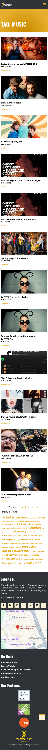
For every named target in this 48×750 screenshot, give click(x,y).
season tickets (31, 555)
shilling (23, 559)
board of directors (34, 521)
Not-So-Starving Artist (11, 673)
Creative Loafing (29, 524)
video (37, 563)
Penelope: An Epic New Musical (16, 670)
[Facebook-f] (3, 605)
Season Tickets (8, 666)
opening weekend (20, 539)
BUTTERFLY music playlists (15, 297)
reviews (19, 555)
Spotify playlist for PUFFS (14, 258)
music (38, 535)
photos (34, 543)
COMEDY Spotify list (11, 142)
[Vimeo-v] (30, 605)
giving (29, 532)
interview (7, 535)
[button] (44, 4)
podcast (5, 547)
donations (13, 528)
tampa (35, 559)
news (4, 540)
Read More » (5, 70)
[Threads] (23, 605)
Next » (38, 507)
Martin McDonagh (29, 535)
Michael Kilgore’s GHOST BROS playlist (21, 180)
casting (17, 524)
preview (11, 547)
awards (41, 518)
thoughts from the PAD (17, 563)
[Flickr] (37, 605)
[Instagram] (17, 605)
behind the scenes (8, 521)
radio (4, 555)
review (10, 554)
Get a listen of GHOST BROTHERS (18, 219)
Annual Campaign (9, 662)
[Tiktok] (43, 605)
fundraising (19, 531)
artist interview (15, 517)
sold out (29, 559)
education (21, 528)
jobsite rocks (17, 535)
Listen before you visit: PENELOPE (19, 64)
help (42, 532)
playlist (41, 543)
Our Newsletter (8, 677)
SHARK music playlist (12, 103)
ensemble (33, 528)
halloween (36, 532)
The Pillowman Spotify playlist (16, 378)
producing (18, 547)
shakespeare (11, 558)
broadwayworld (7, 524)
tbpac (41, 559)
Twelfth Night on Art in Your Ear (17, 456)
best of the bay (21, 521)
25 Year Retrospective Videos (16, 495)
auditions (33, 518)
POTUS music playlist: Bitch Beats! (19, 417)
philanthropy (14, 543)
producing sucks (38, 551)
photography (25, 543)
